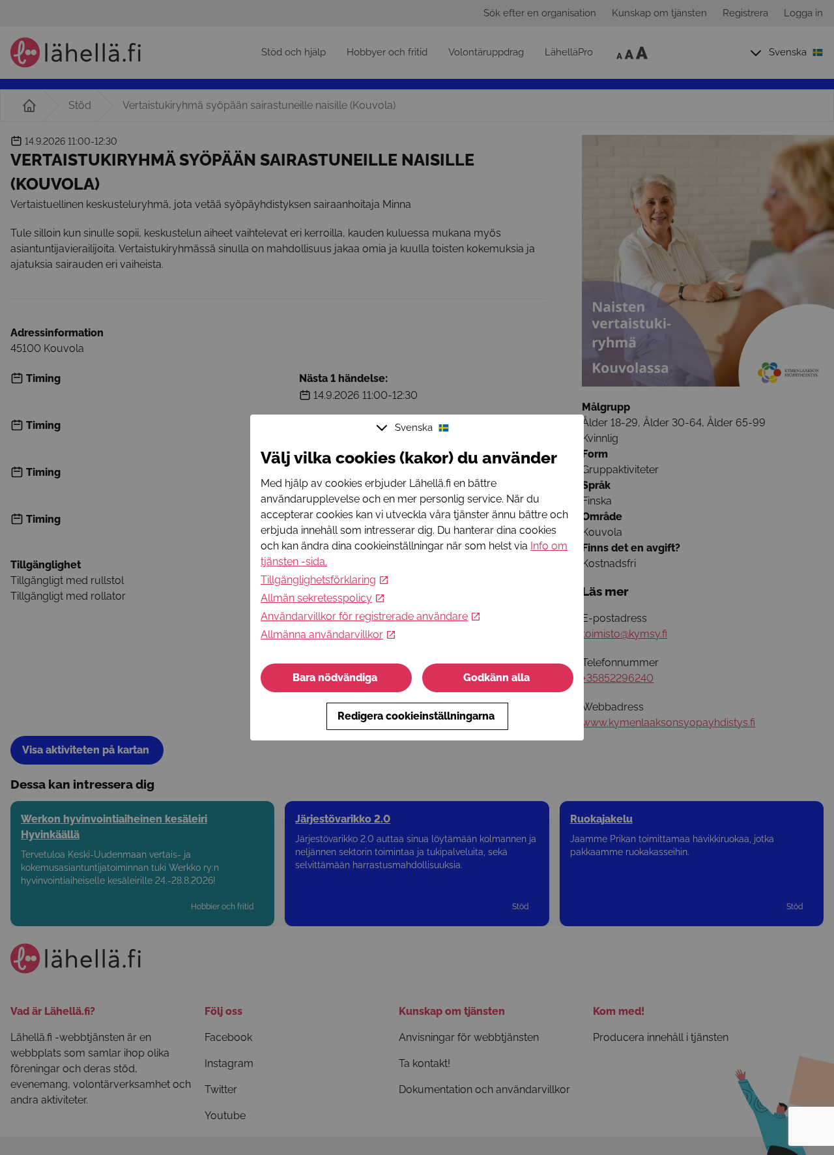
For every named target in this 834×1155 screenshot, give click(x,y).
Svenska (414, 427)
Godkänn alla (496, 677)
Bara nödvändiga (335, 677)
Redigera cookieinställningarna (416, 716)
